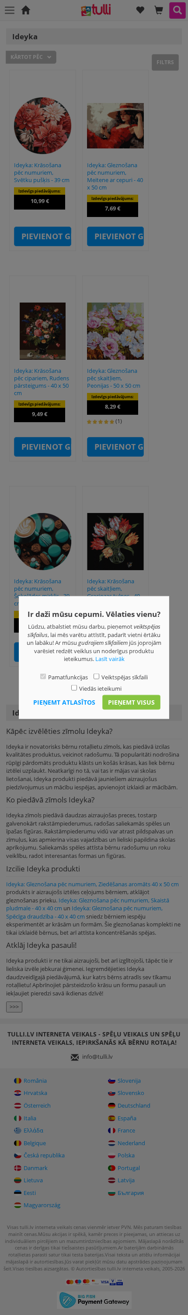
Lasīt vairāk (110, 659)
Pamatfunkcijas (68, 677)
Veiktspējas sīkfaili (124, 677)
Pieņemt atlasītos (64, 702)
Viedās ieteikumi (100, 688)
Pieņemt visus (131, 702)
